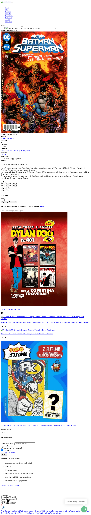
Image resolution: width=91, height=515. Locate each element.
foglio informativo (48, 28)
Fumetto (8, 14)
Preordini (8, 22)
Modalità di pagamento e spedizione (27, 511)
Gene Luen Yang (14, 151)
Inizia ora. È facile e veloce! (10, 485)
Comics (8, 12)
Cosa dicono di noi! (8, 511)
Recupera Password (8, 452)
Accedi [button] (7, 20)
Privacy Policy (24, 513)
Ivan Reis (4, 151)
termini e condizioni (62, 28)
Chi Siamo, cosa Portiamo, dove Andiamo (55, 511)
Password (4, 446)
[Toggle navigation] (12, 2)
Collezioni (9, 16)
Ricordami (7, 450)
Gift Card (8, 18)
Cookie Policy (34, 513)
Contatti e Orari (13, 513)
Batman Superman (7, 139)
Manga (7, 10)
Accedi (4, 454)
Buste (7, 8)
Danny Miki (25, 151)
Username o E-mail (7, 443)
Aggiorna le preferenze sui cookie (51, 513)
